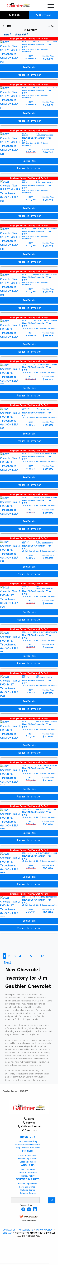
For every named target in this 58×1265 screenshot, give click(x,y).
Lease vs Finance (28, 1162)
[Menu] (50, 6)
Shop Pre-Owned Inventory (27, 1145)
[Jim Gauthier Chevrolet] (18, 5)
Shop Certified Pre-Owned (28, 1148)
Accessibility (26, 1230)
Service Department (27, 1184)
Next (7, 962)
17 (42, 956)
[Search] (51, 1200)
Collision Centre (27, 1190)
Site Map (8, 1233)
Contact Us (9, 1230)
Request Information (29, 75)
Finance (28, 1151)
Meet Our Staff (28, 1170)
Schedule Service (28, 1193)
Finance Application (28, 1156)
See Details (29, 67)
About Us (27, 1165)
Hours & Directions (28, 1173)
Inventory (27, 1137)
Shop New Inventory (27, 1142)
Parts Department (27, 1187)
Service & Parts (27, 1179)
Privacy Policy (27, 1176)
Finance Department (27, 1159)
